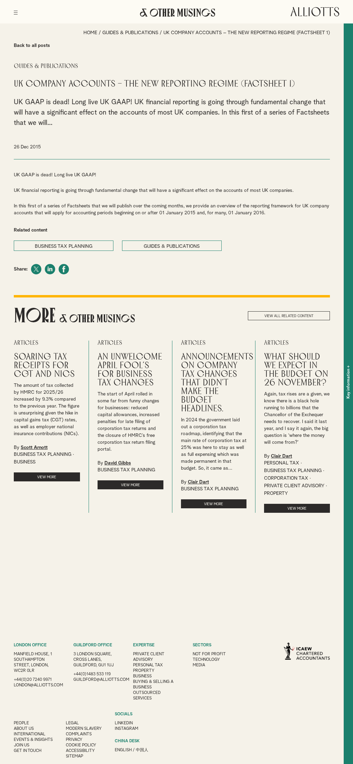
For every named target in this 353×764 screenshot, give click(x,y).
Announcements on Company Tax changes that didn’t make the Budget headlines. (217, 382)
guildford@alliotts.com (101, 680)
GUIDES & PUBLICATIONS (172, 246)
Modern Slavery (84, 729)
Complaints (79, 734)
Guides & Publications (130, 32)
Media (199, 665)
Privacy (74, 740)
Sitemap (74, 756)
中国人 (142, 750)
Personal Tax (148, 665)
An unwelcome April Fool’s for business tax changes (130, 370)
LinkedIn (50, 269)
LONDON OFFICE (30, 645)
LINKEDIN (124, 723)
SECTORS (202, 645)
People (21, 723)
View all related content (288, 316)
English (123, 750)
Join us (21, 745)
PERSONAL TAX (281, 463)
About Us (24, 729)
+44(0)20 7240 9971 (33, 680)
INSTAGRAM (126, 729)
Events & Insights (33, 740)
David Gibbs (117, 463)
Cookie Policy (81, 745)
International (30, 734)
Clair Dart (198, 482)
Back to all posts (32, 45)
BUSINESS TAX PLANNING (63, 246)
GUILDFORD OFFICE (92, 645)
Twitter (36, 269)
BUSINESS (25, 462)
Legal (72, 723)
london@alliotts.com (38, 685)
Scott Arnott (34, 447)
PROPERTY (276, 493)
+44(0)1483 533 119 (92, 674)
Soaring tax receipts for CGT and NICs (44, 365)
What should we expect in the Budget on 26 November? (296, 370)
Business (142, 676)
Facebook (64, 269)
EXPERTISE (143, 645)
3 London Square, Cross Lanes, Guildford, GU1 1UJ (93, 659)
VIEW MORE (46, 477)
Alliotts (315, 12)
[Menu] (16, 10)
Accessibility (80, 751)
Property (143, 671)
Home (90, 32)
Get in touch (27, 751)
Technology (206, 660)
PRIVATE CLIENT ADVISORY (294, 485)
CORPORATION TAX (286, 478)
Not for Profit (209, 654)
